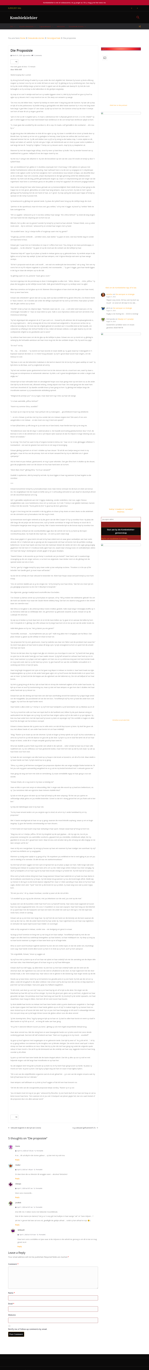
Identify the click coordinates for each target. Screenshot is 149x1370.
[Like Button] (13, 61)
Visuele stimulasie (26, 26)
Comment (13, 1264)
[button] (14, 26)
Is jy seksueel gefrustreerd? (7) (84, 1128)
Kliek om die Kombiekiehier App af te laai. (121, 288)
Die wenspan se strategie (125, 294)
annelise (28, 55)
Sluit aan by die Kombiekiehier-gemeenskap (121, 531)
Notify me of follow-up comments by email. (27, 1329)
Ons (11, 26)
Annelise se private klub (120, 720)
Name (11, 1293)
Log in (103, 49)
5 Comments (37, 55)
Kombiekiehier (23, 17)
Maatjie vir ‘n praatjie (126, 319)
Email (11, 1303)
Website (12, 1315)
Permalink (40, 1151)
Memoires (61, 26)
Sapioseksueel (45, 26)
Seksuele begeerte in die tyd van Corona (26, 1128)
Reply (17, 1160)
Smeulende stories (76, 26)
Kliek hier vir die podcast (118, 105)
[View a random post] (140, 26)
